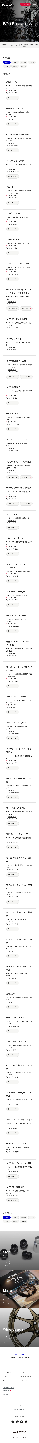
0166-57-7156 (13, 1050)
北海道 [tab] (6, 62)
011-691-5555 (13, 473)
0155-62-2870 (14, 843)
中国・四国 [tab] (15, 66)
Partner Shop (25, 1376)
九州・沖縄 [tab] (23, 66)
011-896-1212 (13, 274)
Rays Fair (23, 1380)
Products (7, 1372)
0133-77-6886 (14, 549)
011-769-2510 (13, 1104)
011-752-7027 (13, 924)
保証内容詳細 (7, 1394)
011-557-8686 (14, 145)
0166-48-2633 (14, 1026)
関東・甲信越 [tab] (23, 62)
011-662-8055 (14, 681)
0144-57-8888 (14, 733)
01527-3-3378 (14, 119)
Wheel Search (25, 4)
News (5, 1380)
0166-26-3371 (13, 1002)
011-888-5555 (14, 304)
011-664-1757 (13, 198)
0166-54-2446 (14, 626)
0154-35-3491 (14, 576)
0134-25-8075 (14, 1152)
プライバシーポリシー (8, 1387)
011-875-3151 (13, 951)
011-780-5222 (13, 93)
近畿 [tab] (7, 66)
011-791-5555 (13, 499)
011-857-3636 (14, 372)
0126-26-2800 (14, 450)
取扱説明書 (6, 1391)
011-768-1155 (13, 328)
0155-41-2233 (13, 398)
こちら (23, 1410)
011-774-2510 (13, 1077)
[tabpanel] (19, 639)
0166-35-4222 (14, 172)
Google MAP (12, 91)
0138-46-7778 (14, 1196)
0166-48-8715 (14, 350)
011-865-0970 (14, 897)
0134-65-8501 (14, 523)
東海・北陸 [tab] (32, 62)
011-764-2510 (13, 600)
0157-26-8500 (14, 424)
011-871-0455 (13, 656)
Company (7, 1376)
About (22, 1372)
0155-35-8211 (13, 224)
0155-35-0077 (14, 1128)
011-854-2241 (13, 819)
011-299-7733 (13, 763)
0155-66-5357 (14, 792)
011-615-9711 (13, 978)
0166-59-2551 (14, 707)
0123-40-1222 (13, 248)
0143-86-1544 (14, 1172)
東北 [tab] (15, 62)
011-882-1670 (13, 870)
